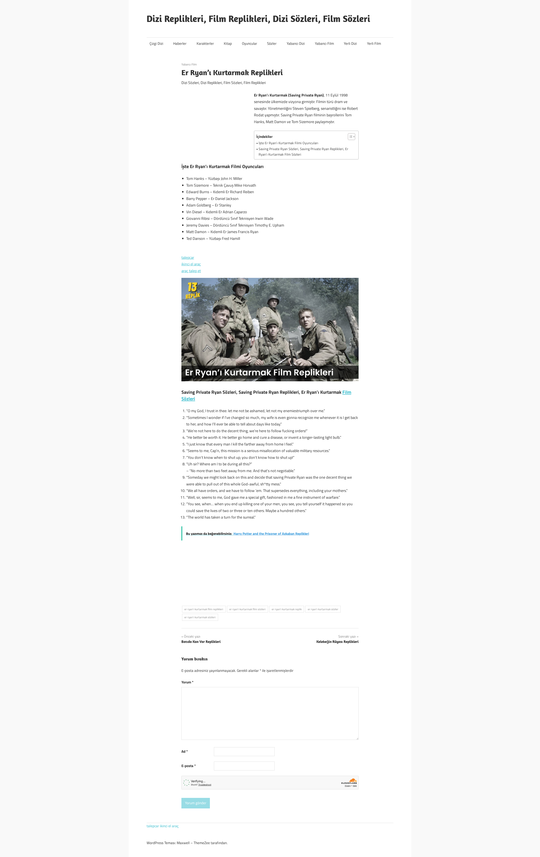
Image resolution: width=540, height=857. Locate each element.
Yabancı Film (324, 43)
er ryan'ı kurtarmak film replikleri (203, 609)
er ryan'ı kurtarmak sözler (323, 609)
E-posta (188, 766)
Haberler (179, 43)
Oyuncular (249, 43)
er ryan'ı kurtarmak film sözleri (247, 609)
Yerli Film (374, 43)
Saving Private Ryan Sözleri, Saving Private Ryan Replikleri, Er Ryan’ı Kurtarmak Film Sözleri (303, 151)
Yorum (187, 682)
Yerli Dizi (350, 43)
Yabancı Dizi (296, 43)
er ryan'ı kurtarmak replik (287, 609)
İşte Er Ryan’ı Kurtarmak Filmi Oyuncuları (288, 142)
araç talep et (191, 271)
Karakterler (205, 43)
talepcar (187, 257)
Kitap (228, 43)
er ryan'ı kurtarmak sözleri (200, 617)
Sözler (272, 43)
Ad (184, 751)
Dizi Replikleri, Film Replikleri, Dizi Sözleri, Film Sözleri (258, 18)
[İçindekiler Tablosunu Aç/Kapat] (349, 136)
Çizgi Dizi (156, 43)
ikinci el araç (191, 264)
